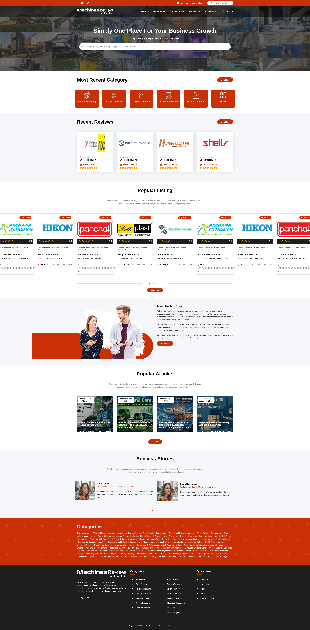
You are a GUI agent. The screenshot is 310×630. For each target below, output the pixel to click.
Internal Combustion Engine (127, 536)
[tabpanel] (175, 240)
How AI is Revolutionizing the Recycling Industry (94, 423)
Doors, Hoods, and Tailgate (173, 539)
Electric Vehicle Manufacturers (182, 533)
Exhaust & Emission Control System (200, 548)
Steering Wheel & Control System (122, 542)
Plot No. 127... (85, 265)
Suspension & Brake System (149, 545)
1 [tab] (149, 283)
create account (207, 598)
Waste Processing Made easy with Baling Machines (214, 423)
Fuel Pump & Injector (155, 551)
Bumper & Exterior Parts (150, 539)
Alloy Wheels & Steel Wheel (150, 548)
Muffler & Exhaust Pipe (88, 551)
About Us (204, 579)
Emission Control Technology (111, 551)
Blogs (202, 589)
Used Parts (202, 556)
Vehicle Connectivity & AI (146, 554)
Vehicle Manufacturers (103, 533)
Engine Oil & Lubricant (174, 551)
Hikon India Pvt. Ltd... (49, 254)
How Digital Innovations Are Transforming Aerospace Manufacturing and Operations (175, 425)
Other (196, 101)
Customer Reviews (128, 160)
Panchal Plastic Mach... (90, 254)
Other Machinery (143, 608)
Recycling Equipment (46, 247)
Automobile (140, 579)
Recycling (171, 608)
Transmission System (189, 536)
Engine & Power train (107, 536)
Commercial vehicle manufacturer (127, 533)
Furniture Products (141, 101)
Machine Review (174, 626)
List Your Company (221, 3)
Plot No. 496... (125, 265)
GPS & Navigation (202, 554)
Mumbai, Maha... (166, 265)
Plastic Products (168, 101)
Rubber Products (174, 598)
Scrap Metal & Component (184, 556)
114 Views (106, 431)
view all (155, 442)
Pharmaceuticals (174, 593)
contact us (210, 11)
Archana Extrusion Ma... (210, 254)
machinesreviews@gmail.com (192, 3)
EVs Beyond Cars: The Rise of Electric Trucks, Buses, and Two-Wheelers (135, 425)
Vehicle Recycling (165, 556)
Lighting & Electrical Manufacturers (171, 542)
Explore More (194, 11)
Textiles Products (87, 101)
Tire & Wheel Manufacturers (96, 548)
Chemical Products (175, 589)
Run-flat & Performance (173, 548)
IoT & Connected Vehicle (168, 554)
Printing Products (174, 584)
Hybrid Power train (171, 536)
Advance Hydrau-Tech (208, 431)
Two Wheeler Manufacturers (155, 533)
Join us (229, 11)
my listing (204, 584)
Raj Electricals (165, 254)
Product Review (177, 11)
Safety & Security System (216, 551)
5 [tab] (160, 283)
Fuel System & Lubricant (135, 551)
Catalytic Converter (224, 548)
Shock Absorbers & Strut (172, 545)
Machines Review (90, 164)
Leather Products (114, 101)
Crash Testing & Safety (124, 554)
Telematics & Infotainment (124, 545)
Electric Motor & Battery (151, 536)
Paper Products (223, 101)
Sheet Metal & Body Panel (101, 539)
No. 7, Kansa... (205, 265)
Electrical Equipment (176, 603)
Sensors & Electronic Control (98, 545)
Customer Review (88, 160)
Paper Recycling (21, 247)
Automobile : (84, 533)
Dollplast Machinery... (129, 254)
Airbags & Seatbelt (85, 554)
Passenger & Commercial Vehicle (123, 548)
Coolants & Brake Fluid (195, 551)
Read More (164, 344)
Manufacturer (43, 250)
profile (203, 593)
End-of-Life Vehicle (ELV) (219, 556)
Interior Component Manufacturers (201, 539)
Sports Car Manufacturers (208, 533)
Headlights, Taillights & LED (199, 542)
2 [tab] (152, 283)
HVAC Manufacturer (146, 542)
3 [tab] (155, 283)
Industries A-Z (159, 11)
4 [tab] (157, 283)
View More (225, 80)
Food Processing (143, 584)
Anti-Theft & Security (103, 554)
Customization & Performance (125, 556)
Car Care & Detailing (148, 556)
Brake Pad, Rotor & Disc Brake (196, 545)
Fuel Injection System (208, 536)
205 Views (226, 431)
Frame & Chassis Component (126, 539)
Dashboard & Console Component (92, 542)
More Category (173, 612)
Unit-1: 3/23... (45, 265)
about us (145, 11)
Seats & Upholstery (224, 539)
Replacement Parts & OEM (99, 556)
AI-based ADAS (187, 554)
